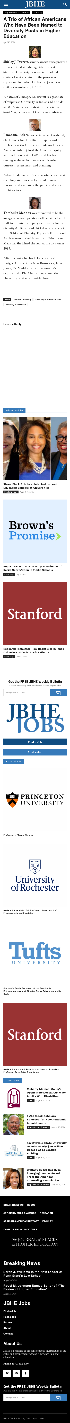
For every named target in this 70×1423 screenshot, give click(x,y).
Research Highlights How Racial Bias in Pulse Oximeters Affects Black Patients (33, 650)
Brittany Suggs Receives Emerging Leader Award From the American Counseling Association (44, 1175)
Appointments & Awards (16, 12)
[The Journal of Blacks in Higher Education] (35, 5)
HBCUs (30, 1100)
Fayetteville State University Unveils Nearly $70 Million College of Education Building (47, 1148)
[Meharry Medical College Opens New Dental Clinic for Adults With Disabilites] (13, 1097)
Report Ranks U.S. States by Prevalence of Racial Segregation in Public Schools (32, 568)
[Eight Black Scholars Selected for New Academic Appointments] (13, 1124)
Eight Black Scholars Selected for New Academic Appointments (46, 1119)
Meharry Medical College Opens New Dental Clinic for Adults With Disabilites (46, 1092)
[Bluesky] (7, 1373)
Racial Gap (9, 574)
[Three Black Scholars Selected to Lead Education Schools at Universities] (35, 448)
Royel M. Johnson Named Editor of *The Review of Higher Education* (34, 1287)
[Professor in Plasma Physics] (35, 799)
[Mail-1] (16, 1373)
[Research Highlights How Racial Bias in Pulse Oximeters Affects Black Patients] (35, 613)
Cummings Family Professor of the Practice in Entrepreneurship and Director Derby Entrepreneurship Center (32, 991)
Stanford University (22, 299)
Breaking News (11, 492)
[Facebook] (25, 1373)
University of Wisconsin (15, 304)
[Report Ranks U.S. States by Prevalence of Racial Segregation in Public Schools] (35, 531)
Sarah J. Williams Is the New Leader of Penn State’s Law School (32, 1274)
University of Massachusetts (48, 299)
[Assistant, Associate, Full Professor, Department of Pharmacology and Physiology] (35, 875)
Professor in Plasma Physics (18, 835)
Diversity (37, 12)
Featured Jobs (13, 761)
